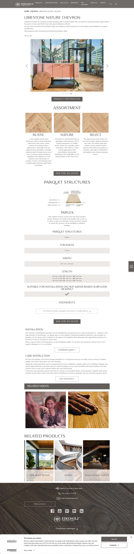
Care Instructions (51, 2)
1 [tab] (63, 93)
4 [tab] (71, 93)
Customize (113, 545)
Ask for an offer (67, 173)
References (74, 2)
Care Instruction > (67, 379)
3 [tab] (68, 93)
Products (38, 2)
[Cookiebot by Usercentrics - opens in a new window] (12, 550)
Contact (103, 2)
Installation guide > (67, 350)
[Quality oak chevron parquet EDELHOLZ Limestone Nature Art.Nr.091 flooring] (67, 65)
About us (94, 2)
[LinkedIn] (81, 513)
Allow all (114, 539)
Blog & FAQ (64, 2)
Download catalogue (65, 529)
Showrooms (40, 504)
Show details (28, 550)
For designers (84, 3)
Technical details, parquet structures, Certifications (65, 311)
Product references (67, 99)
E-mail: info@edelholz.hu (69, 498)
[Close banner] (131, 537)
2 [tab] (66, 93)
